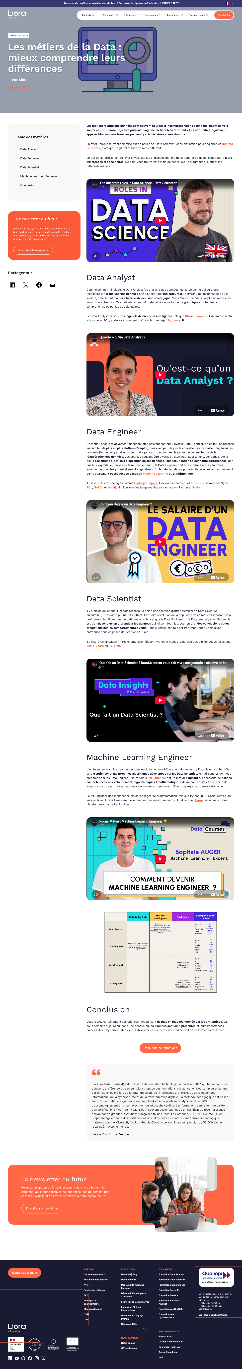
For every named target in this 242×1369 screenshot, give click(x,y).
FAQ (86, 1295)
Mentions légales (93, 1309)
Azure (198, 800)
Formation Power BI (169, 1290)
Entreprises (130, 15)
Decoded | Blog (129, 1274)
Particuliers (88, 15)
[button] (230, 3)
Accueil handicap (168, 1352)
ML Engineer (157, 778)
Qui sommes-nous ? (94, 1274)
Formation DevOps (168, 1295)
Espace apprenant (24, 1272)
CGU (86, 1314)
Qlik (187, 316)
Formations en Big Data (171, 1309)
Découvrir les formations (160, 1048)
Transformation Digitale (18, 35)
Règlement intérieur (94, 1290)
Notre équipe (128, 1343)
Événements (151, 15)
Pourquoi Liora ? (197, 15)
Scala (196, 487)
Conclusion (27, 185)
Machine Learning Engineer (38, 176)
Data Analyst (29, 149)
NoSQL (98, 487)
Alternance (108, 15)
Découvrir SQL (129, 1324)
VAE (161, 1357)
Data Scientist (29, 167)
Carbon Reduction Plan (171, 1341)
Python (173, 320)
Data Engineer (29, 158)
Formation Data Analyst (171, 1274)
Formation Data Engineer (172, 1284)
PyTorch (114, 645)
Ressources (173, 15)
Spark (153, 483)
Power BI (201, 316)
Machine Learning (155, 473)
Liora (23, 80)
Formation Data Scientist (172, 1279)
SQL (89, 487)
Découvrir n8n (128, 1279)
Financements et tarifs (96, 1279)
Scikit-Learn (95, 645)
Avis (86, 1284)
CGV (86, 1319)
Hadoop (139, 483)
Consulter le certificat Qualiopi (213, 1315)
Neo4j (112, 487)
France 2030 (165, 1336)
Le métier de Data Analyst (135, 1301)
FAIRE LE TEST (170, 3)
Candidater (224, 15)
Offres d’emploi (129, 1348)
